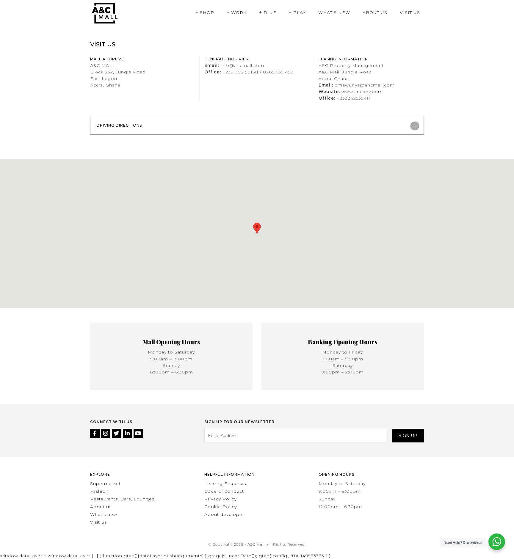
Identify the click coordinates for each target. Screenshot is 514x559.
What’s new (103, 514)
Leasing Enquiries (225, 483)
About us (101, 506)
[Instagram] (106, 433)
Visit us (98, 522)
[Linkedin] (128, 433)
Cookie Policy (220, 506)
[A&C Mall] (104, 13)
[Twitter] (117, 433)
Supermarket (105, 483)
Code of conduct (224, 491)
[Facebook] (95, 433)
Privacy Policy (220, 499)
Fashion (99, 491)
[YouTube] (138, 433)
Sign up (408, 435)
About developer (224, 514)
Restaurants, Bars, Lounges (122, 499)
